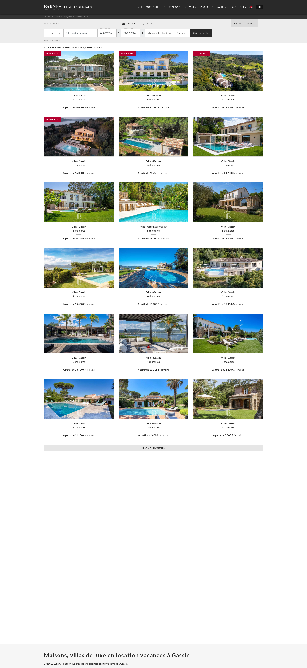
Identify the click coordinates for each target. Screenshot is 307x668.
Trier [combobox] (249, 23)
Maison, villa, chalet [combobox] (157, 33)
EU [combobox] (235, 23)
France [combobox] (50, 33)
